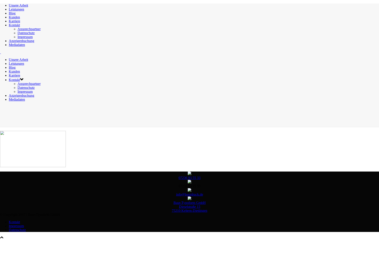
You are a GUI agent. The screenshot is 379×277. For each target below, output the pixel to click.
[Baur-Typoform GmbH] (0, 52)
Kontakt (14, 25)
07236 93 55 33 (189, 178)
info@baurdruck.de (189, 194)
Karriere (14, 21)
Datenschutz (26, 33)
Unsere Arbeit (18, 5)
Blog (12, 13)
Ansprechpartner (29, 29)
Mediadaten (17, 45)
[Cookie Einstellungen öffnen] (33, 271)
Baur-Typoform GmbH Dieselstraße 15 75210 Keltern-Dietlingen (189, 206)
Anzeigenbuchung (21, 41)
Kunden (14, 17)
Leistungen (16, 9)
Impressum (25, 37)
